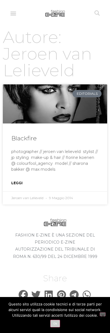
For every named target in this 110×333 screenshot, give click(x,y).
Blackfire (24, 138)
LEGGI (17, 183)
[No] (103, 314)
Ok (55, 323)
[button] (13, 13)
